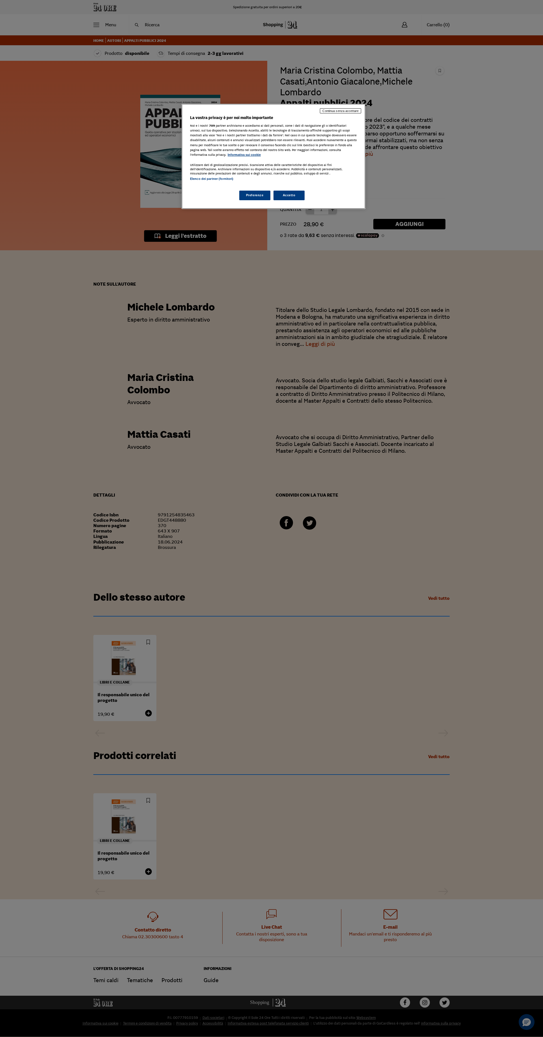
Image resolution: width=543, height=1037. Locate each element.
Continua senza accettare (340, 111)
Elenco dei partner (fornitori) (211, 178)
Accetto (289, 195)
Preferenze (255, 195)
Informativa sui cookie (244, 154)
